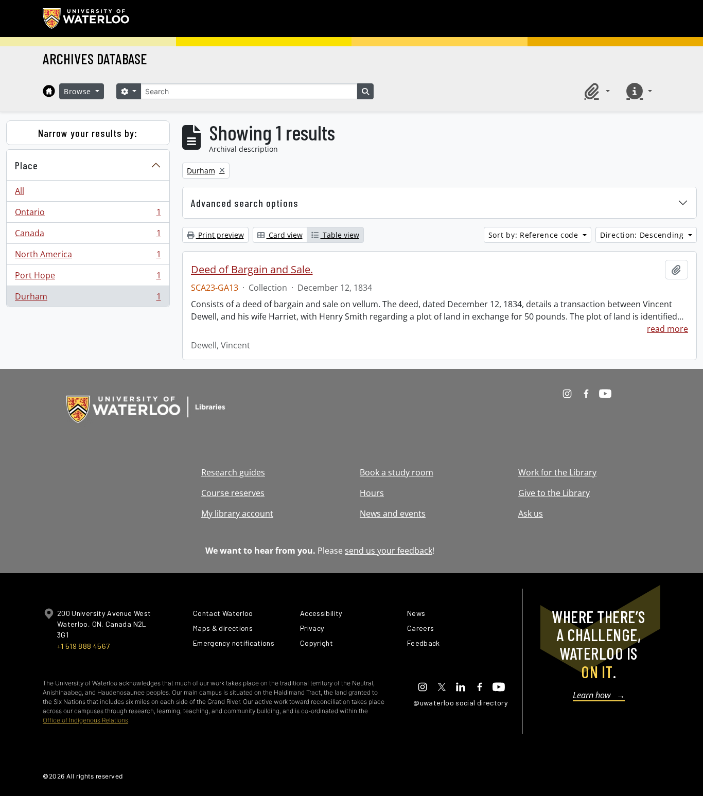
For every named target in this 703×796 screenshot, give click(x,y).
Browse (79, 91)
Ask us (530, 513)
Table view (340, 235)
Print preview (220, 235)
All (19, 191)
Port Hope (87, 278)
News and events (393, 513)
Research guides (233, 472)
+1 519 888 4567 (83, 646)
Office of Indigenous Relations (85, 720)
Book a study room (396, 472)
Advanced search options (244, 203)
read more (667, 328)
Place (26, 165)
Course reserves (233, 493)
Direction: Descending (643, 235)
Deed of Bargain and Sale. (252, 269)
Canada (87, 235)
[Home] (49, 91)
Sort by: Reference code (534, 235)
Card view (285, 235)
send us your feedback (388, 550)
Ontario (87, 214)
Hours (372, 493)
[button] (595, 91)
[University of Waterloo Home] (86, 18)
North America (87, 257)
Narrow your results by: (87, 133)
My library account (237, 513)
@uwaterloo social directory (460, 702)
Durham (87, 299)
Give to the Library (554, 493)
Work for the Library (557, 472)
